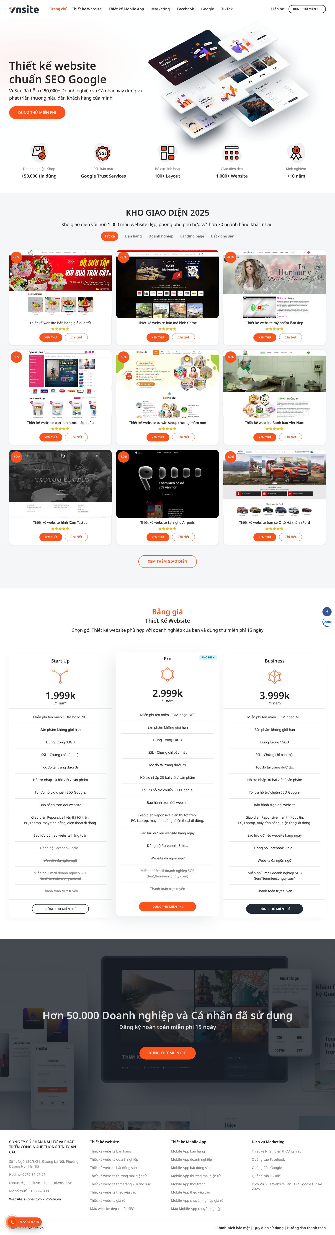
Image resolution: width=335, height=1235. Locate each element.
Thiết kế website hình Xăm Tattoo (60, 522)
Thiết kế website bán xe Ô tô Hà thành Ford (274, 522)
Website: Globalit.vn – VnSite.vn (35, 1199)
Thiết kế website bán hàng (110, 1151)
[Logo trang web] (24, 8)
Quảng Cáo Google (267, 1167)
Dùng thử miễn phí (307, 9)
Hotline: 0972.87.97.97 (27, 1174)
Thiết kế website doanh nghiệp (114, 1159)
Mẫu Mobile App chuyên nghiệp (196, 1208)
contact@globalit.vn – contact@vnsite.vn (40, 1182)
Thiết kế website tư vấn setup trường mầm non (167, 422)
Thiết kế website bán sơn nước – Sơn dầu (60, 422)
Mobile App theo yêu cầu (190, 1192)
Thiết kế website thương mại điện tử (118, 1175)
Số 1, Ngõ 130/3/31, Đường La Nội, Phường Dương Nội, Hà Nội (43, 1163)
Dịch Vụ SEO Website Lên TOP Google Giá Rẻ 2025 (287, 1186)
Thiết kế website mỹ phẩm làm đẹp (274, 322)
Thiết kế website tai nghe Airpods (167, 522)
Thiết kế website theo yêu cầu (113, 1192)
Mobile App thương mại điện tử (196, 1175)
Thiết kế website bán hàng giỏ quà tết (60, 322)
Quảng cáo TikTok (266, 1175)
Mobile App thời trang (188, 1184)
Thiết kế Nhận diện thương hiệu (277, 1151)
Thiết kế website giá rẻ (107, 1200)
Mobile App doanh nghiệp (191, 1159)
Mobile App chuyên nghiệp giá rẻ (197, 1200)
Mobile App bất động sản (191, 1167)
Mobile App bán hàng (188, 1151)
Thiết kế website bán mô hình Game (167, 322)
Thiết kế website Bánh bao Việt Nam (274, 422)
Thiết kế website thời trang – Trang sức (120, 1184)
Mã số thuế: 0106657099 (29, 1191)
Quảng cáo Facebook (268, 1159)
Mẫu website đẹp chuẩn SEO (112, 1208)
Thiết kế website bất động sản (113, 1167)
